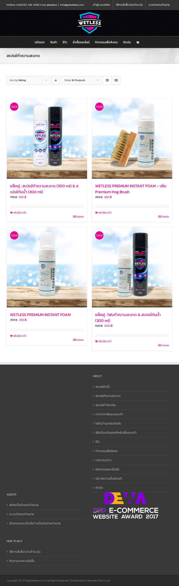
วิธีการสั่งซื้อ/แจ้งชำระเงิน (24, 551)
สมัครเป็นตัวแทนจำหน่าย (24, 505)
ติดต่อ (99, 487)
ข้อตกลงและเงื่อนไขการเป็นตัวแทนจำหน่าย (35, 523)
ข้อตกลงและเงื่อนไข (107, 469)
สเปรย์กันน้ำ (102, 386)
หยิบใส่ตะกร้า (19, 213)
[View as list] (116, 80)
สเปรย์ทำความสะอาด (107, 396)
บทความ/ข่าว (103, 460)
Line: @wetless (49, 5)
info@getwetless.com (72, 5)
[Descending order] (56, 80)
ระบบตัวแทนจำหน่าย (21, 514)
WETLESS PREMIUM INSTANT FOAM (40, 315)
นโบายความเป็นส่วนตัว (108, 478)
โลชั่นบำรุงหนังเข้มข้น (108, 423)
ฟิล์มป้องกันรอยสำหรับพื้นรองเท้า (115, 432)
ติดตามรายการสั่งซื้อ (21, 561)
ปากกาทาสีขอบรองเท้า (109, 414)
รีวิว (97, 442)
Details (80, 217)
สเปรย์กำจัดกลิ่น (105, 405)
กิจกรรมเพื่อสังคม (106, 451)
